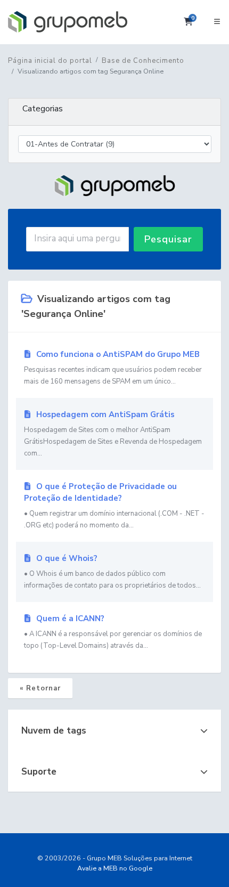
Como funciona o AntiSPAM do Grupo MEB (113, 367)
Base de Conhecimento (143, 61)
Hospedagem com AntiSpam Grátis (113, 433)
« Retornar (40, 688)
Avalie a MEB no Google (114, 868)
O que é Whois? (112, 571)
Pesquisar (168, 239)
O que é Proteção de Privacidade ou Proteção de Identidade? (114, 505)
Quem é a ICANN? (113, 631)
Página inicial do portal (50, 61)
